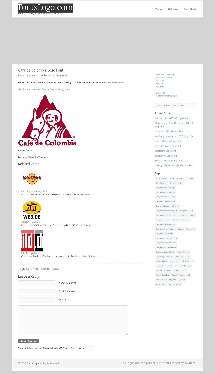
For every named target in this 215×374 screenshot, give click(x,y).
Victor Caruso (161, 284)
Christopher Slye (176, 183)
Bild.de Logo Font (30, 253)
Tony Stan (172, 280)
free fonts (179, 257)
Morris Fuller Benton (163, 270)
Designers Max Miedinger (165, 229)
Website (63, 299)
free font (170, 257)
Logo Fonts (44, 75)
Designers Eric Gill (186, 211)
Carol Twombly (161, 183)
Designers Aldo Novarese (165, 192)
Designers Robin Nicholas (166, 243)
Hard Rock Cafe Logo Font (34, 191)
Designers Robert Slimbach (166, 238)
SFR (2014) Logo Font (166, 155)
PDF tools (173, 9)
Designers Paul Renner (186, 229)
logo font (159, 266)
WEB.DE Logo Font (30, 222)
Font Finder (190, 9)
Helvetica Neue (188, 261)
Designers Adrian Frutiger (165, 188)
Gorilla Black (50, 269)
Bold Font (189, 178)
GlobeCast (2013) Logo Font (169, 131)
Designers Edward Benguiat (166, 211)
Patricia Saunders (162, 275)
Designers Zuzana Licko (165, 252)
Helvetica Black (161, 261)
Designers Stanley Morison (166, 247)
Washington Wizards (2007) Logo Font (174, 136)
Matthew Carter (171, 266)
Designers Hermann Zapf (165, 224)
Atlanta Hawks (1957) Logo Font (171, 118)
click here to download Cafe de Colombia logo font (44, 89)
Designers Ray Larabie (164, 234)
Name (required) (67, 283)
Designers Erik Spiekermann (166, 215)
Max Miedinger (185, 266)
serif (188, 275)
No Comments (59, 75)
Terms (158, 9)
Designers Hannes (163, 220)
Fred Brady (160, 257)
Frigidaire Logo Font (165, 150)
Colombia (33, 269)
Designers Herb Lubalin (181, 220)
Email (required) (67, 291)
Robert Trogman (178, 275)
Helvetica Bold (175, 261)
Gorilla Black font (113, 82)
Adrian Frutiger (161, 178)
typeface (182, 280)
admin (32, 75)
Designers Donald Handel (166, 201)
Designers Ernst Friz (187, 215)
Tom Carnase (161, 280)
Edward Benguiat (183, 252)
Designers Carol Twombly (165, 197)
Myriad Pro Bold (180, 270)
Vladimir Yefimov (175, 284)
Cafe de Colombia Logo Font (40, 70)
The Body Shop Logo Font (168, 141)
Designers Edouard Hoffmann (167, 206)
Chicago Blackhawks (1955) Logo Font (174, 165)
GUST (188, 257)
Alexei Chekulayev (176, 178)
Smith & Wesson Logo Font (169, 160)
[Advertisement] (107, 40)
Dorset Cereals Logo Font (168, 146)
